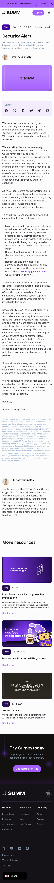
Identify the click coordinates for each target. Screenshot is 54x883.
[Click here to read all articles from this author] (27, 497)
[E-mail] (47, 110)
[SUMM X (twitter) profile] (4, 848)
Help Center (25, 824)
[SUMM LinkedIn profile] (19, 848)
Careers (40, 819)
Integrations (8, 814)
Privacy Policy (9, 855)
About (40, 814)
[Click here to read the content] (31, 110)
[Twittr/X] (14, 110)
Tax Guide (24, 814)
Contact (41, 824)
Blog (22, 819)
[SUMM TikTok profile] (27, 848)
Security (6, 865)
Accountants (8, 824)
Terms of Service (10, 860)
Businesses (7, 829)
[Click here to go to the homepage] (11, 12)
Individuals (7, 819)
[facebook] (6, 110)
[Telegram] (39, 110)
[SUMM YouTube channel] (12, 848)
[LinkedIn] (23, 110)
